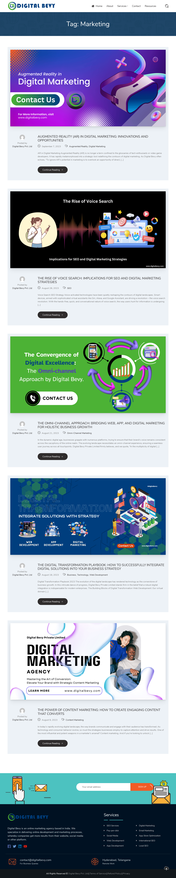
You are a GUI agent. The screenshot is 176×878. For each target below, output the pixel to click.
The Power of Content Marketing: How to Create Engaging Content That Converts (99, 712)
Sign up (142, 786)
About (109, 6)
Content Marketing (75, 719)
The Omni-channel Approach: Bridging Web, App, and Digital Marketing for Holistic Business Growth (101, 425)
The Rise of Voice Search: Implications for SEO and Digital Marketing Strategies (99, 280)
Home (99, 6)
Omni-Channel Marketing (79, 433)
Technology (82, 574)
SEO (69, 288)
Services (122, 6)
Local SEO (143, 845)
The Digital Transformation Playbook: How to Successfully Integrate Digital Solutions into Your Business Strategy (101, 567)
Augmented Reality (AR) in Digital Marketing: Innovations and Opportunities (93, 138)
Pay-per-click (113, 830)
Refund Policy (114, 873)
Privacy (126, 873)
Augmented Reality (78, 146)
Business (71, 574)
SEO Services (113, 825)
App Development (115, 845)
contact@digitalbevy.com (35, 860)
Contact (136, 6)
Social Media (112, 835)
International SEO (147, 840)
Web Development (99, 574)
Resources (150, 6)
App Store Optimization (150, 835)
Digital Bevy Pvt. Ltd (22, 146)
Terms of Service (98, 873)
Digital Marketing (97, 146)
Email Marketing (146, 830)
